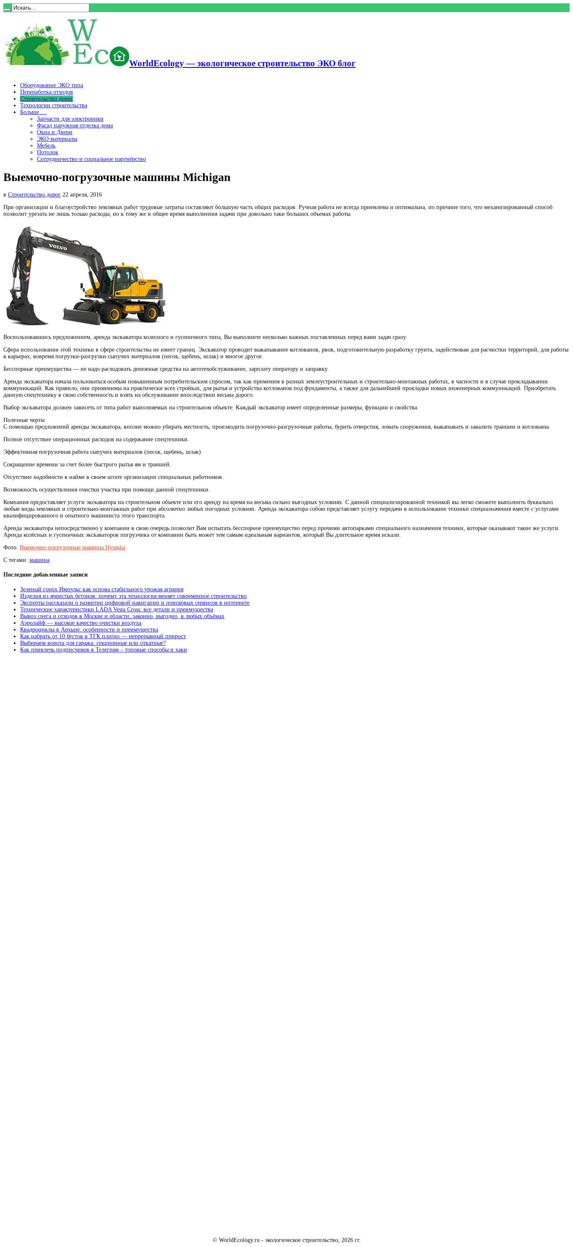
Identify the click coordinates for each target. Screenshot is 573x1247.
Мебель (46, 145)
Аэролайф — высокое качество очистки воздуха (80, 623)
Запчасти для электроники (70, 119)
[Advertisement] (66, 786)
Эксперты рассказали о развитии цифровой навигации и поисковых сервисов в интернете (135, 603)
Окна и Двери (55, 132)
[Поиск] (6, 9)
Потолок (47, 152)
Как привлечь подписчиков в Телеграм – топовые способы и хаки (103, 650)
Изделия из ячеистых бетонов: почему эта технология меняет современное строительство (133, 596)
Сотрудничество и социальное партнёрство (91, 159)
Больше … (33, 112)
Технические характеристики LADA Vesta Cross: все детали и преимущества (116, 609)
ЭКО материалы (57, 139)
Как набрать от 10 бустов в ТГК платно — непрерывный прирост (103, 636)
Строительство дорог (46, 99)
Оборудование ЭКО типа (51, 85)
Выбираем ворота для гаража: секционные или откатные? (93, 643)
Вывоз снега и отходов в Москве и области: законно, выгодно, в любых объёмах (122, 616)
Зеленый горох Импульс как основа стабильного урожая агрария (101, 589)
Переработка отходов (46, 92)
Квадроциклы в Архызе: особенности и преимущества (89, 629)
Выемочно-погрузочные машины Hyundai (72, 547)
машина (39, 560)
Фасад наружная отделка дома (75, 125)
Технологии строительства (53, 105)
